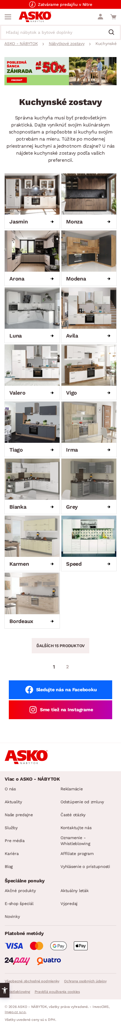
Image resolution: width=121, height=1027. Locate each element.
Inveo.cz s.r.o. (15, 1012)
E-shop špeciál (19, 903)
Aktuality (13, 801)
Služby (11, 827)
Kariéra (12, 853)
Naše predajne (19, 814)
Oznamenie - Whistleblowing (75, 840)
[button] (4, 990)
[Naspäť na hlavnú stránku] (35, 17)
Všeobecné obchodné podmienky (32, 981)
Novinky (12, 916)
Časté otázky (72, 814)
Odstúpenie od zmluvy (82, 801)
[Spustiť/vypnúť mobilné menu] (8, 17)
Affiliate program (77, 853)
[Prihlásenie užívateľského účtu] (100, 17)
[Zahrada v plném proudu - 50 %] (60, 83)
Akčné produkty (20, 890)
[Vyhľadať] (113, 32)
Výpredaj (69, 903)
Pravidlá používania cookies (57, 992)
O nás (10, 788)
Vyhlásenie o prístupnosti (85, 866)
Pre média (15, 840)
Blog (9, 866)
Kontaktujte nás (75, 827)
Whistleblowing (17, 992)
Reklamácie (71, 788)
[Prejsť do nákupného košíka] (113, 17)
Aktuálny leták (74, 890)
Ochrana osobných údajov (85, 981)
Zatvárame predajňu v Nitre (65, 4)
